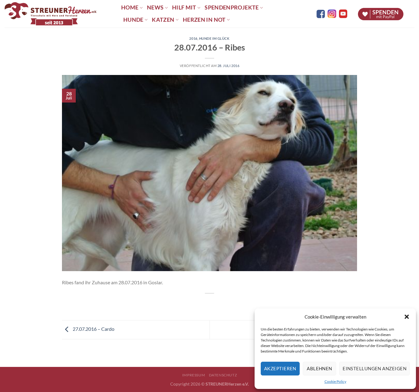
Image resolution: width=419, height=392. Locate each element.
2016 (193, 38)
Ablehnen (319, 368)
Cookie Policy (335, 381)
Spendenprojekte (232, 7)
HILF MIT (184, 7)
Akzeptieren (280, 368)
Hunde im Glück (214, 38)
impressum (193, 375)
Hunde (133, 20)
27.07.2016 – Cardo (93, 329)
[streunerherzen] (58, 14)
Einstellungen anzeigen (374, 368)
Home (129, 7)
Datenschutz (223, 375)
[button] (407, 317)
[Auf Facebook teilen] (204, 304)
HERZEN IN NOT (204, 20)
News (155, 7)
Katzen (163, 20)
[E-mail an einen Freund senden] (215, 304)
